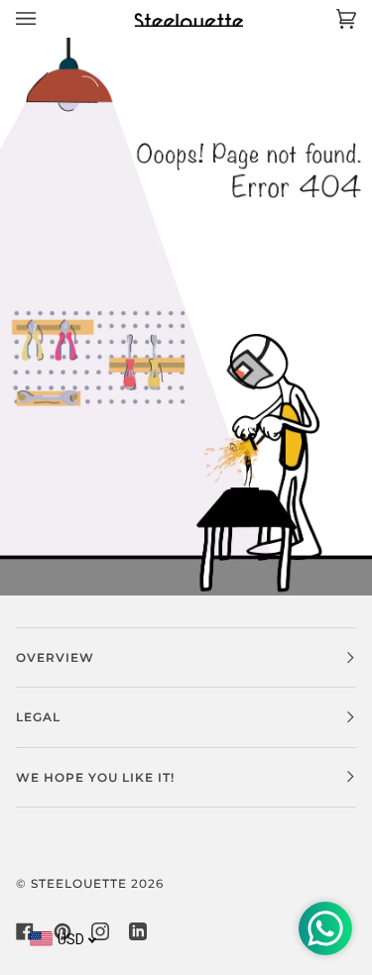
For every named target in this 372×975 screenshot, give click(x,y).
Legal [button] (38, 716)
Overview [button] (55, 657)
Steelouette (79, 883)
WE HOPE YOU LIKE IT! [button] (95, 777)
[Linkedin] (138, 931)
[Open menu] (45, 18)
